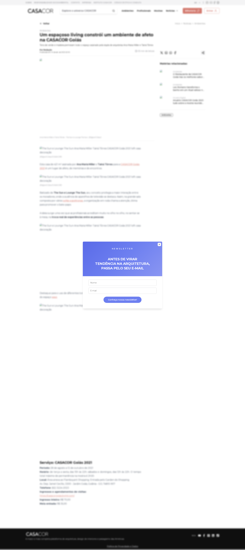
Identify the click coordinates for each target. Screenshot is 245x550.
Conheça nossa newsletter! (122, 299)
